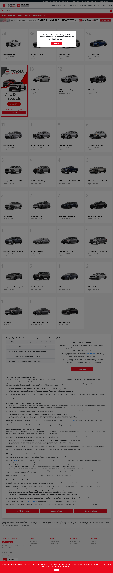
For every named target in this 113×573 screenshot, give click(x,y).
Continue (56, 43)
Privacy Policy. (67, 566)
